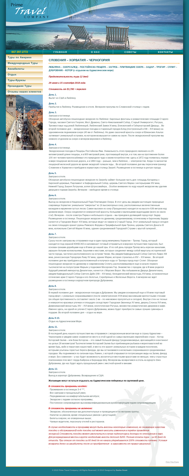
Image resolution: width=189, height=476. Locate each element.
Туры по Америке (20, 57)
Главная (60, 52)
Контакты (165, 52)
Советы (130, 52)
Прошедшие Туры (20, 86)
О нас (95, 52)
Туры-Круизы (17, 80)
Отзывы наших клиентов (24, 91)
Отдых (12, 74)
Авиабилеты (16, 68)
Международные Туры (23, 63)
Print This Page (172, 462)
